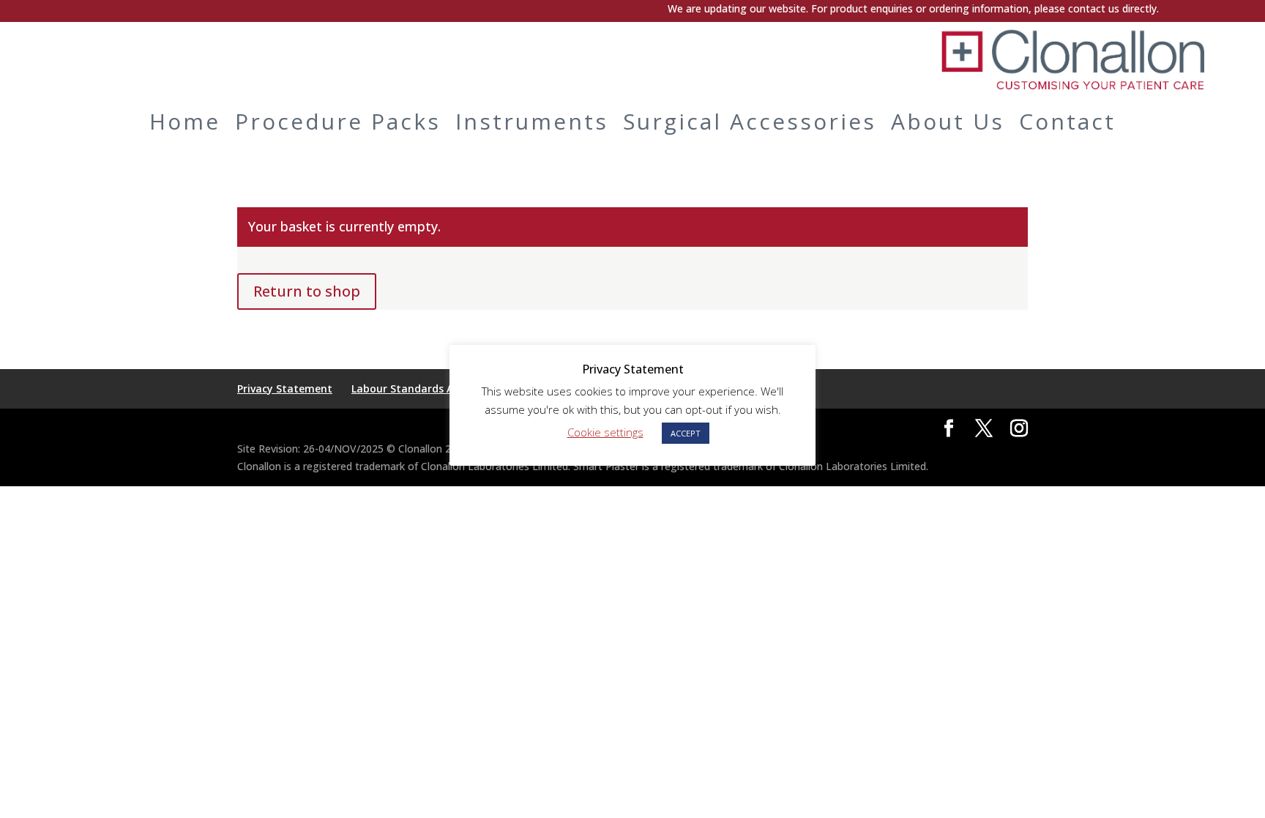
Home (184, 121)
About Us (947, 121)
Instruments (531, 121)
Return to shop (306, 291)
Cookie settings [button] (605, 432)
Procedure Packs (338, 121)
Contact (1067, 121)
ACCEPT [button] (686, 433)
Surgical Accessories (749, 121)
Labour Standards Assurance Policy (441, 388)
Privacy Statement (284, 388)
